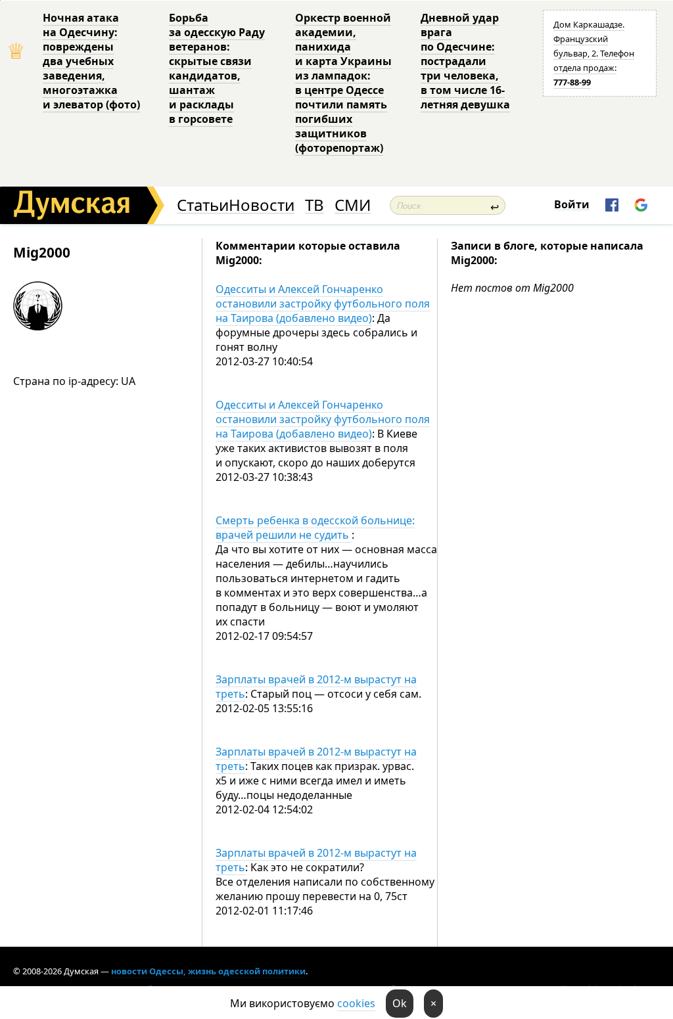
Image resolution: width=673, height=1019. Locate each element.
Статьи (203, 205)
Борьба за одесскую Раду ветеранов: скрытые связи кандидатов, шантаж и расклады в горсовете (217, 68)
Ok (399, 1003)
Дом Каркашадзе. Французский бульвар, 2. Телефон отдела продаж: (593, 53)
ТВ (314, 205)
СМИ (353, 205)
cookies (356, 1003)
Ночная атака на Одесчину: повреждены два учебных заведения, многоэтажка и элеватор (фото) (91, 61)
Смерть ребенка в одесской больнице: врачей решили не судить (315, 527)
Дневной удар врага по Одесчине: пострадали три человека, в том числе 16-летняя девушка (465, 61)
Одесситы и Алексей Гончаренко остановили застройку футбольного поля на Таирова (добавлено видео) (323, 303)
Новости (261, 205)
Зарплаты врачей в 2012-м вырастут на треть (316, 686)
